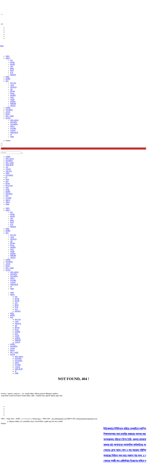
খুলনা (11, 66)
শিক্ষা (7, 196)
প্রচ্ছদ (7, 56)
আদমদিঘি (13, 95)
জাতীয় (7, 77)
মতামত (8, 190)
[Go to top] (2, 14)
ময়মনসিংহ (13, 75)
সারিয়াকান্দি (13, 104)
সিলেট (12, 71)
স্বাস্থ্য (12, 137)
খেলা (7, 167)
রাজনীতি (8, 79)
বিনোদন (8, 114)
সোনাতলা (12, 106)
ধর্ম (11, 135)
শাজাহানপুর (13, 87)
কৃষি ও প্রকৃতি (10, 116)
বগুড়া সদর (13, 83)
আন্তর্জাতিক (9, 110)
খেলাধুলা (8, 112)
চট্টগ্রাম (12, 62)
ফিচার (7, 179)
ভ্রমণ (7, 188)
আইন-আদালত (14, 120)
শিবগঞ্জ (12, 93)
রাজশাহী (12, 64)
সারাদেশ (8, 58)
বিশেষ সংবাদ (9, 186)
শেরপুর (12, 85)
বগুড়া (7, 81)
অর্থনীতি (8, 108)
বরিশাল (12, 69)
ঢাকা (11, 60)
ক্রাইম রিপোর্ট (14, 133)
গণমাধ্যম (12, 131)
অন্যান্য (8, 118)
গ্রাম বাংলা (9, 171)
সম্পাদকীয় (13, 128)
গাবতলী (12, 100)
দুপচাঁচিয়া (12, 102)
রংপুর (11, 73)
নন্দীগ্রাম (12, 91)
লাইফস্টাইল (13, 122)
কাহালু (12, 97)
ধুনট (11, 89)
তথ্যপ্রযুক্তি (14, 124)
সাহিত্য (12, 126)
